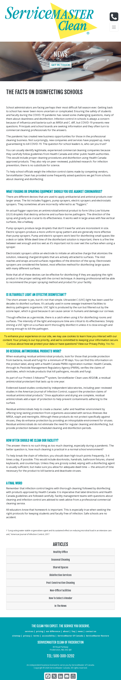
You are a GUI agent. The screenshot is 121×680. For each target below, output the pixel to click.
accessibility (48, 635)
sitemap (16, 635)
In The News (60, 605)
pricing (39, 631)
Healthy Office (60, 552)
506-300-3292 (63, 656)
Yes (108, 343)
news (80, 631)
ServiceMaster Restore (97, 635)
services (29, 631)
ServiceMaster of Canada (70, 635)
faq (73, 631)
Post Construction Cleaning (60, 582)
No (112, 343)
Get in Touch (60, 65)
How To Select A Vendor (60, 598)
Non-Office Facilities (60, 590)
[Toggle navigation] (113, 27)
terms (36, 635)
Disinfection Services (60, 575)
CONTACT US (91, 631)
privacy (27, 635)
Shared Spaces (60, 567)
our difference (53, 631)
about (66, 631)
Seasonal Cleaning (60, 559)
